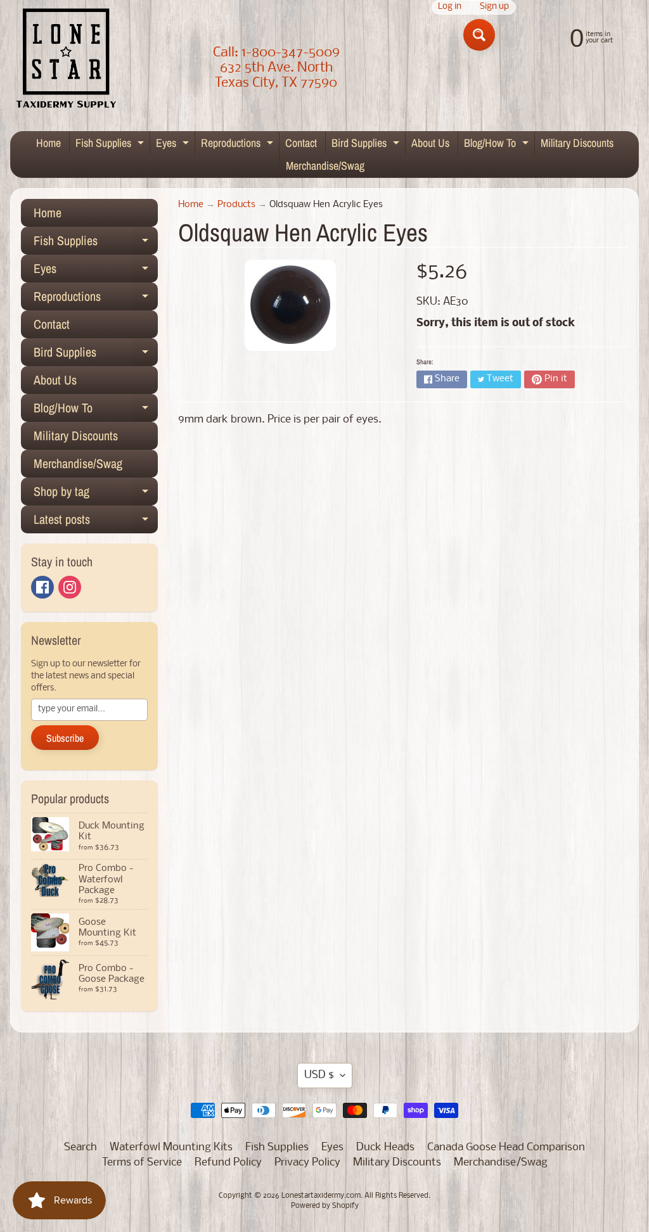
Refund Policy (228, 1163)
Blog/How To (498, 145)
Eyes (174, 145)
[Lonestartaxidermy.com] (66, 60)
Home (48, 143)
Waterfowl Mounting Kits (171, 1147)
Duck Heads (385, 1147)
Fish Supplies (111, 145)
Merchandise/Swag (325, 166)
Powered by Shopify (325, 1206)
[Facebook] (42, 587)
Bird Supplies (366, 145)
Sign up (494, 7)
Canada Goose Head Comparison (506, 1147)
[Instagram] (69, 587)
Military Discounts (577, 143)
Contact (301, 143)
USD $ (319, 1075)
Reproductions (238, 145)
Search (80, 1147)
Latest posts (96, 522)
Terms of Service (142, 1163)
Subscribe (65, 738)
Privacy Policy (307, 1163)
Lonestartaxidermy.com (321, 1196)
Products (236, 205)
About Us (430, 143)
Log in (449, 7)
